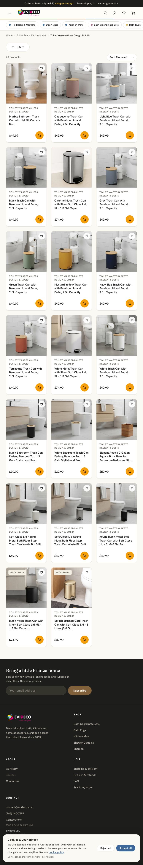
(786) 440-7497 (15, 813)
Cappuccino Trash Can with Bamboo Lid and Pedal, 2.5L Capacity (68, 120)
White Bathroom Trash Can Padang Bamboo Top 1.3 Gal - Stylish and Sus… (71, 456)
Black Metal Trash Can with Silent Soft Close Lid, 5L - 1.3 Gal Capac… (26, 624)
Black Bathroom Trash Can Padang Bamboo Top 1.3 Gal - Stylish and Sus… (26, 456)
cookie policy (56, 852)
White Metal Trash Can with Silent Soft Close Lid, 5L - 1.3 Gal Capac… (70, 372)
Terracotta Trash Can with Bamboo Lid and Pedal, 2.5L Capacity (25, 372)
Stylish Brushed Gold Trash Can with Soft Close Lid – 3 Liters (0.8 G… (71, 624)
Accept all (126, 848)
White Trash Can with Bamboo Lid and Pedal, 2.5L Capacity (113, 372)
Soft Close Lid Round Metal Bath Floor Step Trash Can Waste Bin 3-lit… (26, 540)
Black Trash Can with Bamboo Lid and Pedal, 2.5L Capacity (23, 204)
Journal (10, 775)
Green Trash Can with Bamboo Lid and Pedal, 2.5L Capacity (23, 288)
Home (9, 35)
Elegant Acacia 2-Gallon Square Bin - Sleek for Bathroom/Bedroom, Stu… (115, 456)
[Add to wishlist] (41, 68)
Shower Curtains (84, 742)
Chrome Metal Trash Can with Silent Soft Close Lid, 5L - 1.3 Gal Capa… (70, 204)
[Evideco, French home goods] (29, 13)
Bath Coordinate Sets (106, 24)
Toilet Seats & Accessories (31, 35)
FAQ (76, 781)
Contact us (12, 781)
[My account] (114, 13)
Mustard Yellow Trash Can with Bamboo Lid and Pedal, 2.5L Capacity (70, 288)
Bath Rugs (80, 730)
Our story (12, 768)
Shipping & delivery (86, 768)
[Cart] (133, 13)
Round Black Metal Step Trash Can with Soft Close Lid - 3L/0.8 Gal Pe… (115, 540)
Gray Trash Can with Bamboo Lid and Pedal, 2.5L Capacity (113, 204)
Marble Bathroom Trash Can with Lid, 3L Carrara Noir (24, 120)
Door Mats (52, 24)
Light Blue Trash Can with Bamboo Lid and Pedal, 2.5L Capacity (115, 120)
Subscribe (79, 690)
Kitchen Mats (76, 24)
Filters (20, 47)
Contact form (14, 819)
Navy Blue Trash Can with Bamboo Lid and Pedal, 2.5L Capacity (115, 288)
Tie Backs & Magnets (23, 24)
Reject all (105, 848)
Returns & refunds (85, 775)
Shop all (79, 748)
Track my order (83, 787)
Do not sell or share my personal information (31, 856)
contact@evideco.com (19, 807)
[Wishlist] (124, 13)
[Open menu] (10, 13)
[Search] (105, 13)
